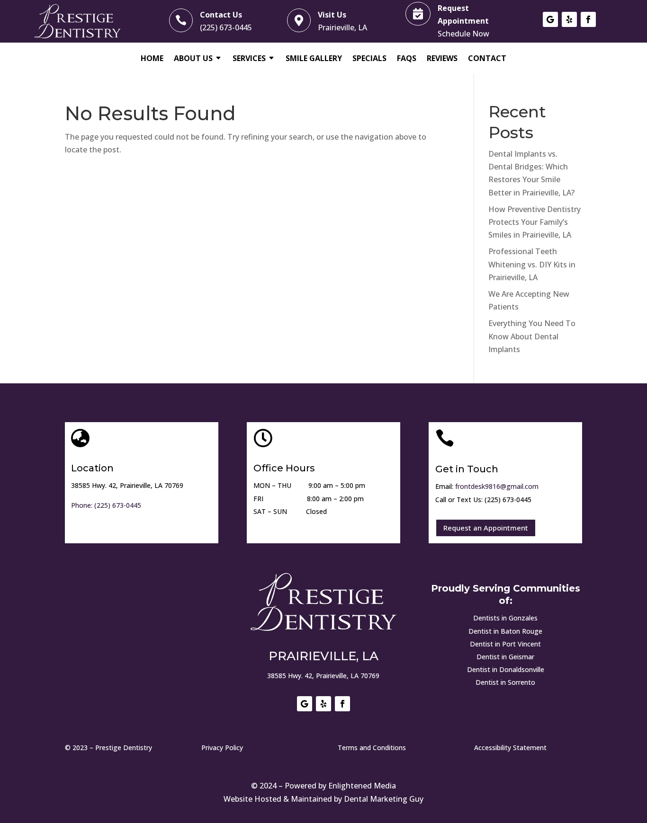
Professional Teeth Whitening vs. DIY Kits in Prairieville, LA (531, 264)
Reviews (442, 59)
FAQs (406, 59)
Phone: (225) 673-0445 (106, 505)
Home (152, 59)
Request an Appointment (485, 527)
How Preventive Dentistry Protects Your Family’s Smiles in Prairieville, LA (534, 222)
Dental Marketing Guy (383, 799)
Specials (369, 59)
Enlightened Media (362, 785)
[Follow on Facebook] (588, 19)
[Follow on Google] (550, 19)
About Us (193, 59)
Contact (487, 59)
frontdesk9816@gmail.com (497, 486)
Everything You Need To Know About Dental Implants (531, 336)
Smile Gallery (314, 59)
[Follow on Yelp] (569, 19)
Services (249, 59)
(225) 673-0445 (226, 27)
